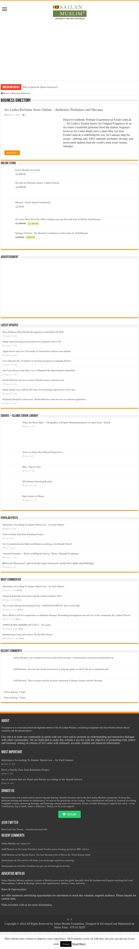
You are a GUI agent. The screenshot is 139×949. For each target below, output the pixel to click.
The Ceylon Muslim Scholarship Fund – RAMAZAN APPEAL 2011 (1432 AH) (41, 605)
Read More (79, 943)
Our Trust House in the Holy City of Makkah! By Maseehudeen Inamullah (39, 370)
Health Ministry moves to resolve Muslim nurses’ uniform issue (33, 380)
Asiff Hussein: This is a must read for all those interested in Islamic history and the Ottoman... (58, 680)
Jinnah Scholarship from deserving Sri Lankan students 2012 (32, 596)
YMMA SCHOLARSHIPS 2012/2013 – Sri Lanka (27, 624)
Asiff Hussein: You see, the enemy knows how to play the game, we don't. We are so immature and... (61, 669)
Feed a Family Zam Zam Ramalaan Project (23, 534)
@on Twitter (9, 823)
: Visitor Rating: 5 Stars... (15, 692)
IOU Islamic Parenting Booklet (37, 481)
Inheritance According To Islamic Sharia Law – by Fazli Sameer (33, 524)
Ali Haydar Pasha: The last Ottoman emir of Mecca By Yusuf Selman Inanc (54, 854)
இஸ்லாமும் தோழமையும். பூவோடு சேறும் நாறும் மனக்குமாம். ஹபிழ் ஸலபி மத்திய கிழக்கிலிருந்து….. (50, 563)
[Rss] (68, 919)
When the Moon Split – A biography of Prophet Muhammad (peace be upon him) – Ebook (66, 422)
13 (23, 638)
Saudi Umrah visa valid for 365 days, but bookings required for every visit (39, 389)
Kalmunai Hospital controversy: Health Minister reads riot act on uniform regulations (44, 399)
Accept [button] (65, 944)
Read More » (12, 153)
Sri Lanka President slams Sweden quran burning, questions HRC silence (53, 849)
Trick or (27, 87)
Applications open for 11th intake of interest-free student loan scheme (37, 351)
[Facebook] (71, 919)
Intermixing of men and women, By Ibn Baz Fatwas (27, 634)
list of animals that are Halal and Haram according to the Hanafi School (37, 544)
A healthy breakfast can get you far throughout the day (43, 866)
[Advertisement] (69, 49)
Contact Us (24, 843)
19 (19, 619)
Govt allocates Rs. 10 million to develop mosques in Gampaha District (37, 360)
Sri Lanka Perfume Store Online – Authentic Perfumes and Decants (53, 110)
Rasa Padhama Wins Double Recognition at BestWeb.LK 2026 (33, 332)
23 (20, 600)
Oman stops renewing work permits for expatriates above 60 (32, 341)
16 (22, 629)
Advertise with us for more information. (29, 904)
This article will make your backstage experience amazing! (45, 860)
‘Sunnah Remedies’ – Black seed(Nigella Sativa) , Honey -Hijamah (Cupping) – (41, 553)
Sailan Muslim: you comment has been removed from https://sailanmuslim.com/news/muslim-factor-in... (64, 657)
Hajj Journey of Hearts (33, 496)
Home (6, 93)
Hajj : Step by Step (31, 466)
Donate (71, 814)
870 (20, 590)
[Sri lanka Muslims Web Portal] (70, 11)
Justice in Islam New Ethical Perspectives (42, 452)
